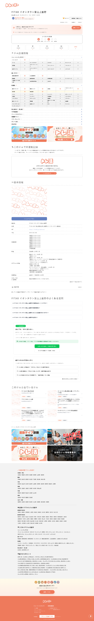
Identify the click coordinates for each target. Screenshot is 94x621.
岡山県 (27, 493)
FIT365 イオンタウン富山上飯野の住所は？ (26, 317)
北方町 (53, 521)
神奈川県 (43, 479)
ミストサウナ (44, 543)
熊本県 (30, 502)
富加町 (61, 521)
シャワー (20, 543)
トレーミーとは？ (38, 609)
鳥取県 (19, 493)
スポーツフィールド (50, 532)
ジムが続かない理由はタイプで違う (47, 572)
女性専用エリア (25, 549)
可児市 (24, 518)
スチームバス (51, 543)
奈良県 (34, 488)
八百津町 (24, 523)
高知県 (30, 497)
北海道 (19, 474)
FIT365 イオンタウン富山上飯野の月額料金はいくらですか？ (30, 303)
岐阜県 (42, 483)
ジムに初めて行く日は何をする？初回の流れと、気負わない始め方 (34, 563)
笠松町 (59, 518)
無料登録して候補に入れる (77, 18)
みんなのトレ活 (37, 612)
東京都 (38, 479)
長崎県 (27, 502)
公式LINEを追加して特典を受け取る (47, 346)
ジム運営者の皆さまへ (53, 608)
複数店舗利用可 (45, 538)
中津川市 (39, 516)
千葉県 (34, 479)
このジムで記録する (46, 616)
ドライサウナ (37, 543)
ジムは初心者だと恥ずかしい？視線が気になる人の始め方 (31, 567)
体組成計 (56, 545)
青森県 (23, 474)
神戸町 (28, 521)
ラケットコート (59, 532)
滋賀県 (19, 488)
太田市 (32, 512)
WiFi (46, 545)
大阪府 (27, 488)
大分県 (34, 502)
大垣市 (23, 516)
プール (19, 532)
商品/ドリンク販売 (40, 545)
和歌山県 (39, 488)
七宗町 (19, 523)
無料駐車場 (24, 538)
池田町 (49, 521)
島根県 (23, 493)
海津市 (51, 518)
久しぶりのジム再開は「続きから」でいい (28, 574)
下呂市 (47, 518)
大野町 (45, 521)
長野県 (38, 483)
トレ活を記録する (47, 173)
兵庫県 (30, 488)
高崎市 (19, 512)
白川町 (28, 523)
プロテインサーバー (30, 545)
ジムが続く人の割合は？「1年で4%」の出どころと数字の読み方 (38, 556)
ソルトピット (67, 532)
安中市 (51, 512)
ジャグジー (25, 543)
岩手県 (27, 474)
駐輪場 (19, 538)
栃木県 (23, 479)
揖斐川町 (41, 521)
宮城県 (30, 474)
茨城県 (19, 479)
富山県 (13, 15)
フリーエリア (46, 534)
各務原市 (20, 518)
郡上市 (43, 518)
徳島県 (19, 497)
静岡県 (46, 483)
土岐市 (65, 516)
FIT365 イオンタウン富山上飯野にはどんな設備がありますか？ (31, 312)
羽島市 (51, 516)
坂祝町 (57, 521)
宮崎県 (38, 502)
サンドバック (38, 532)
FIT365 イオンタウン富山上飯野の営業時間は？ (27, 308)
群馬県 (27, 479)
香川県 (23, 497)
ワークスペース (37, 538)
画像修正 (80, 287)
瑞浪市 (47, 516)
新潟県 (19, 483)
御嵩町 (36, 523)
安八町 (36, 521)
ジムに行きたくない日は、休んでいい (59, 569)
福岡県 (19, 502)
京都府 (23, 488)
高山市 (27, 516)
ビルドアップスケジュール (39, 611)
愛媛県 (27, 497)
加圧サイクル (21, 534)
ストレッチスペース (29, 534)
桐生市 (35, 512)
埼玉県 (30, 479)
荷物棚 (19, 545)
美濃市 (43, 516)
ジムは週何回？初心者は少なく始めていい (56, 567)
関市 (35, 516)
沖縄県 (47, 502)
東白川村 (32, 523)
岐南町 (55, 518)
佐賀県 (23, 502)
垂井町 (19, 521)
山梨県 (34, 483)
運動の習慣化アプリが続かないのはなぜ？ (39, 569)
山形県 (38, 474)
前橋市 (23, 512)
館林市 (39, 512)
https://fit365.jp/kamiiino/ (37, 229)
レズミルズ (52, 534)
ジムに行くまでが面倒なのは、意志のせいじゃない (30, 561)
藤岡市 (47, 512)
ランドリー (51, 545)
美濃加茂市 (60, 516)
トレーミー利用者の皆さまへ (54, 609)
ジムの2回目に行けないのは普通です (59, 559)
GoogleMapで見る (29, 219)
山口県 (34, 493)
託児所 (19, 549)
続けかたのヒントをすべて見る (69, 378)
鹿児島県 (43, 502)
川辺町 (65, 521)
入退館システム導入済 (62, 538)
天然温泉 (31, 543)
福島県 (42, 474)
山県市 (28, 518)
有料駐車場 (30, 538)
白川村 (40, 523)
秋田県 (34, 474)
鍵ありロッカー (62, 543)
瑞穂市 (32, 518)
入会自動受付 (53, 538)
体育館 (43, 532)
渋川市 (43, 512)
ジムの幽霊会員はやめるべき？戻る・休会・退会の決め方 (31, 565)
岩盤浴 (56, 543)
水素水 (23, 545)
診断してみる (76, 27)
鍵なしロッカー (70, 543)
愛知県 (50, 483)
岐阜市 (19, 516)
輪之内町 (32, 521)
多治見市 (31, 516)
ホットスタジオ (25, 532)
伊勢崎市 (27, 512)
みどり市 (56, 512)
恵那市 (55, 516)
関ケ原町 (24, 521)
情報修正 (80, 22)
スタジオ (32, 532)
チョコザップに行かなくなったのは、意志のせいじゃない (56, 561)
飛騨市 (35, 518)
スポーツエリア (38, 534)
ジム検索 (36, 608)
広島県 (30, 493)
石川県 (27, 483)
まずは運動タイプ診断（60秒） (48, 350)
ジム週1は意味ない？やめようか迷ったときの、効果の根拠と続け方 (34, 559)
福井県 (30, 483)
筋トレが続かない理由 (23, 569)
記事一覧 (20, 556)
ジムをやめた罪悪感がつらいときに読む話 (28, 572)
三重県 (54, 483)
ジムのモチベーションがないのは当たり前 (56, 565)
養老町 (62, 518)
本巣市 (39, 518)
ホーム (13, 427)
